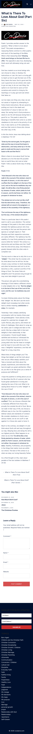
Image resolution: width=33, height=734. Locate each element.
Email (5, 562)
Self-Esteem (5, 719)
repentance (5, 717)
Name (5, 553)
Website (6, 572)
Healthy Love (6, 682)
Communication (6, 660)
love (2, 702)
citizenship (5, 657)
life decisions (5, 694)
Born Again (5, 637)
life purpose (5, 699)
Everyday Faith (6, 670)
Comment (7, 536)
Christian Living (6, 650)
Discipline (4, 667)
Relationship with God (9, 712)
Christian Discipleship (8, 645)
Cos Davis (9, 24)
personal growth (7, 707)
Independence (6, 687)
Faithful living (6, 675)
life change (5, 692)
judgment (4, 689)
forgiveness (5, 680)
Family (3, 677)
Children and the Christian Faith (12, 640)
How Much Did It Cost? (9, 500)
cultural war (5, 665)
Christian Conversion (8, 642)
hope (3, 685)
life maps (4, 697)
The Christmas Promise (9, 510)
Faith (3, 672)
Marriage (4, 704)
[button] (27, 4)
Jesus (3, 505)
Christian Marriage (7, 652)
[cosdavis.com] (11, 4)
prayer (3, 709)
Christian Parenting (8, 26)
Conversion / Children (8, 662)
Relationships (6, 714)
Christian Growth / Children (10, 647)
